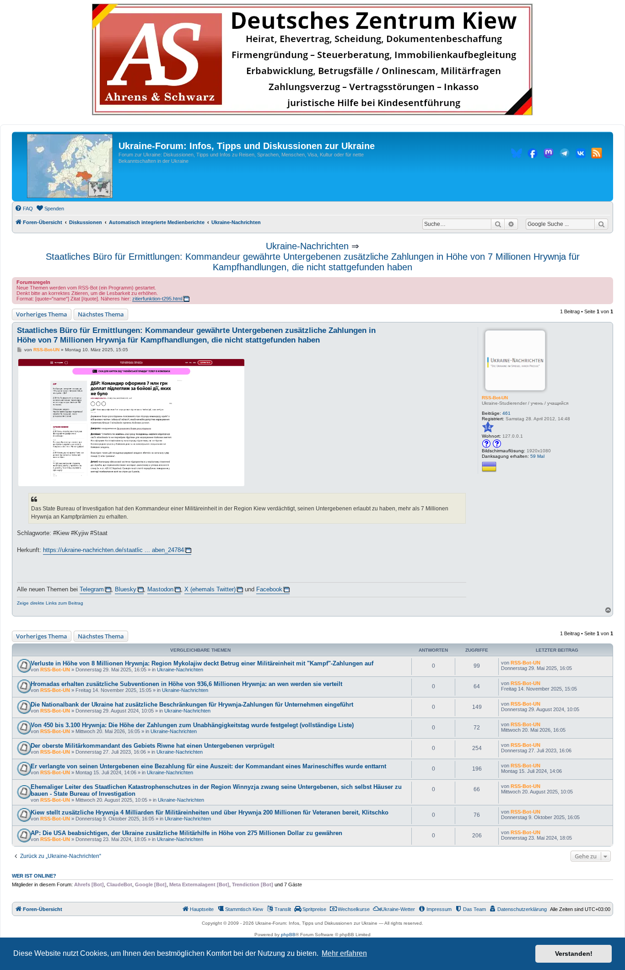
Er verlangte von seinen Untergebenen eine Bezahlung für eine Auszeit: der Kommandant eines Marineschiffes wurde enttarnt (208, 766)
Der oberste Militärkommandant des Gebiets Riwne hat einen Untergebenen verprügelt (152, 745)
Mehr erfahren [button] (344, 953)
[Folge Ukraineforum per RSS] (596, 154)
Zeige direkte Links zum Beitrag (50, 603)
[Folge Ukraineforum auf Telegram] (564, 154)
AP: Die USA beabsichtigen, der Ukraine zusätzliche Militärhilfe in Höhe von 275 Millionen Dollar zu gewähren (186, 833)
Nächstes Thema (101, 314)
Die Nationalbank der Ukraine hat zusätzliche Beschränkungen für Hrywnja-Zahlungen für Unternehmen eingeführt (192, 704)
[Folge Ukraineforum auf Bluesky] (516, 154)
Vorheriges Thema (41, 314)
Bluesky (125, 589)
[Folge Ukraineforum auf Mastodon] (548, 154)
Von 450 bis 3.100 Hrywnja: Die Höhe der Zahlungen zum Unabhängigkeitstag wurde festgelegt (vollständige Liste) (192, 725)
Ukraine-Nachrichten (307, 246)
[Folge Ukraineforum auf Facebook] (532, 154)
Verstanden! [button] (574, 953)
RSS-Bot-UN (495, 397)
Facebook (269, 589)
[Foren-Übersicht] (70, 166)
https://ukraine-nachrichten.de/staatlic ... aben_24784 (113, 550)
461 (506, 413)
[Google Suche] (601, 224)
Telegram (92, 589)
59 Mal (537, 456)
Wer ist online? (34, 876)
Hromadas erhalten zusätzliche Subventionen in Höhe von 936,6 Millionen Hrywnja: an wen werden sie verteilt (186, 684)
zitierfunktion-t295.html (157, 298)
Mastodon (160, 589)
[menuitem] (24, 208)
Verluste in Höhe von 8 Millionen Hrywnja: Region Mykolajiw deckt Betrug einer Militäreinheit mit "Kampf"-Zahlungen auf (202, 663)
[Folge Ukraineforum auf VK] (580, 154)
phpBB (288, 934)
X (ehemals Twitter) (210, 589)
